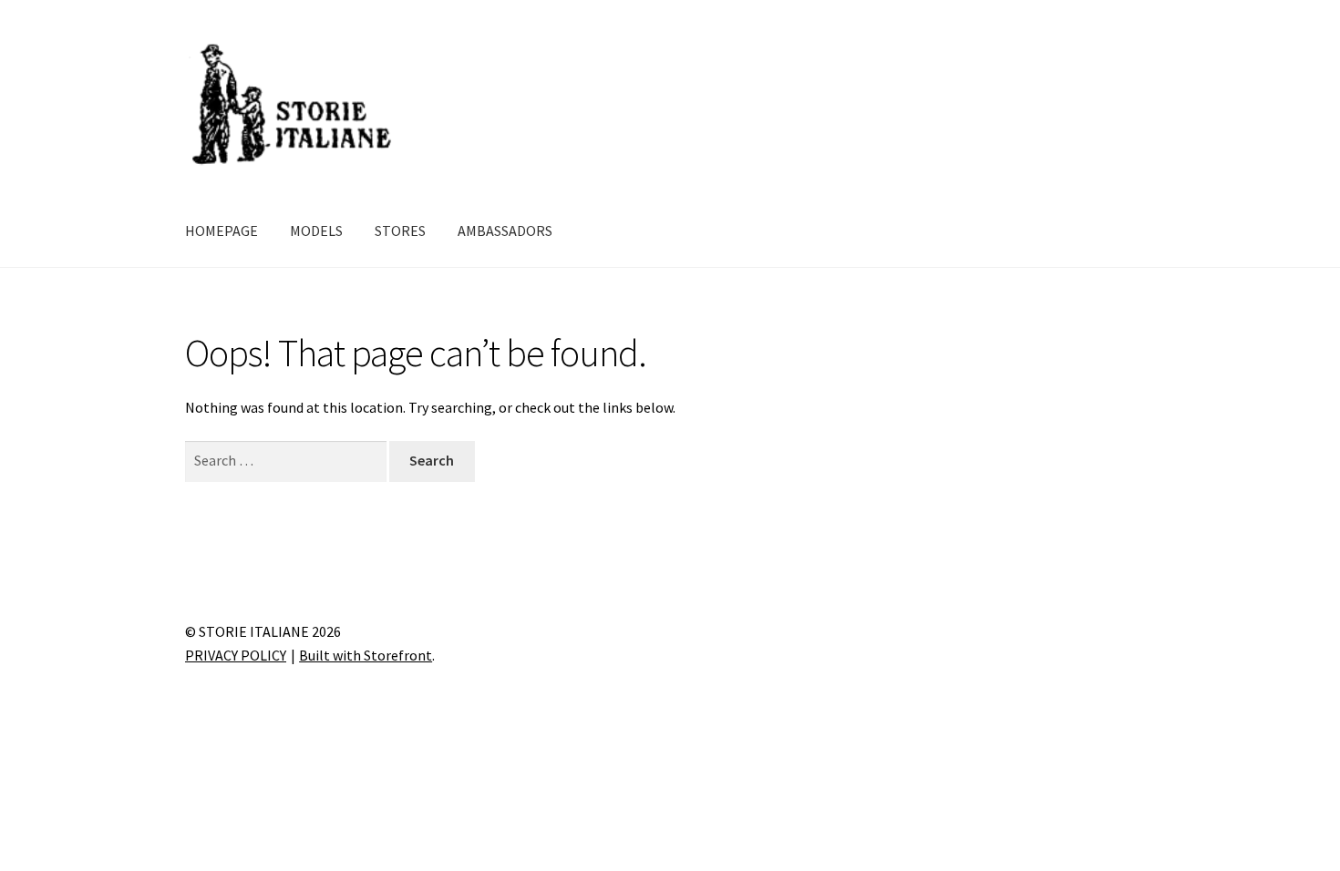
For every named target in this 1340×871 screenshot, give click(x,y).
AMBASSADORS (505, 230)
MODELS (316, 230)
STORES (400, 230)
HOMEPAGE (221, 230)
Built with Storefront (365, 655)
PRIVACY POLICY (235, 655)
